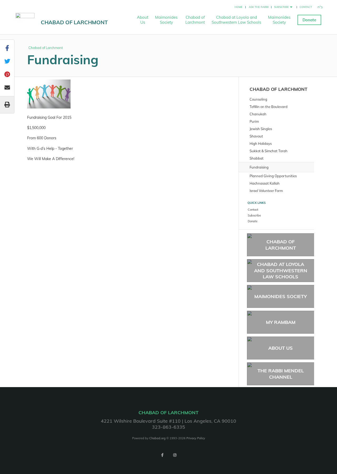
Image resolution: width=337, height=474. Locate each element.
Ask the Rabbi (259, 7)
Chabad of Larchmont (74, 22)
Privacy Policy (195, 438)
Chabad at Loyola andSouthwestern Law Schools (236, 20)
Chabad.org (157, 438)
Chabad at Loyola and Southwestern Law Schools (280, 270)
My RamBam (280, 322)
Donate (309, 19)
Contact (306, 7)
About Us (280, 348)
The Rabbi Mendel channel (280, 374)
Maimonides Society (280, 296)
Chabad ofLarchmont (195, 20)
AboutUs (142, 20)
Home (238, 7)
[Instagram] (175, 455)
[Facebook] (162, 455)
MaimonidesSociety (166, 20)
